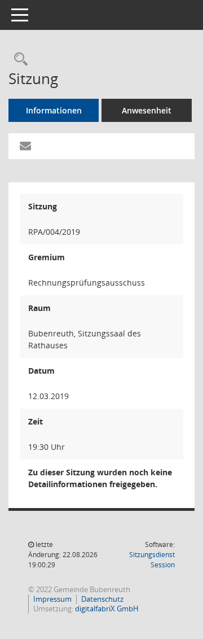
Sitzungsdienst (152, 560)
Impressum (52, 599)
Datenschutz (102, 599)
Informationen (54, 110)
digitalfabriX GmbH (107, 608)
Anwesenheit (146, 110)
